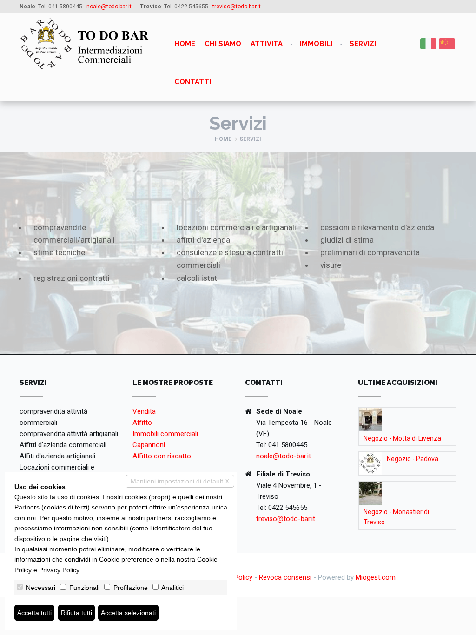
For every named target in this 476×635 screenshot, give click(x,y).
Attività (267, 44)
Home (184, 44)
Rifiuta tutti (76, 612)
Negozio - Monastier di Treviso (396, 517)
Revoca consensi (285, 577)
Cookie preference (126, 559)
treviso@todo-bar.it (285, 519)
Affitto (142, 422)
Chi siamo (223, 44)
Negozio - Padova (412, 459)
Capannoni (148, 445)
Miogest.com (376, 577)
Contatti (192, 82)
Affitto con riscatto (161, 456)
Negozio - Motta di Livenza (402, 438)
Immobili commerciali (165, 434)
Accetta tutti (34, 612)
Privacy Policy (59, 570)
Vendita (144, 411)
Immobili (316, 44)
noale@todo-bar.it (283, 456)
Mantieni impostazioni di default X (180, 481)
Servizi (363, 44)
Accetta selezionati (128, 612)
